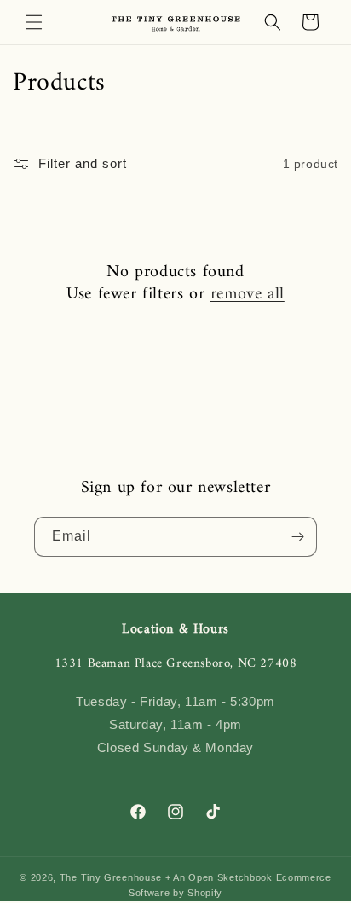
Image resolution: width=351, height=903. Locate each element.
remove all (247, 295)
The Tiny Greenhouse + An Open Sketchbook (166, 877)
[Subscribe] (297, 537)
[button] (34, 22)
